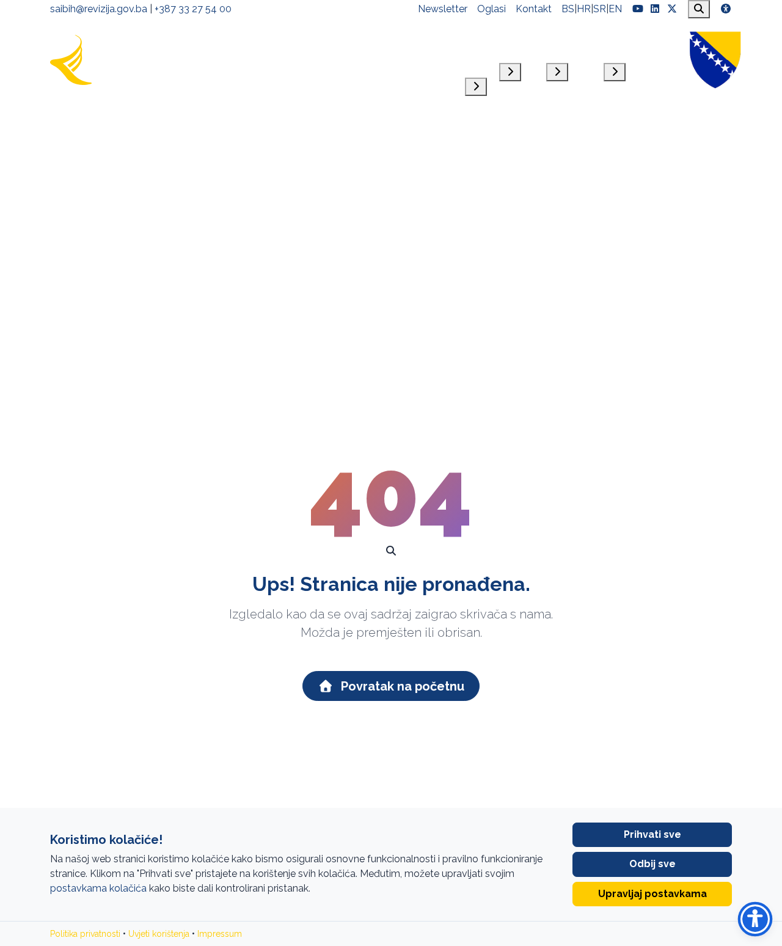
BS (567, 9)
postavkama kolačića (98, 888)
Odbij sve (652, 864)
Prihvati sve (652, 834)
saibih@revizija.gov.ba (98, 9)
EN (615, 9)
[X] (672, 9)
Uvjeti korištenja (158, 934)
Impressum (219, 934)
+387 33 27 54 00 (193, 9)
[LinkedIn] (655, 9)
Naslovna (407, 43)
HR (584, 9)
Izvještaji (446, 43)
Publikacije (624, 43)
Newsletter (442, 9)
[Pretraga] (699, 9)
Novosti (660, 43)
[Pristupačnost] (726, 9)
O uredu (480, 50)
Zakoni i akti (521, 43)
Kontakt (534, 9)
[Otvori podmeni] (476, 87)
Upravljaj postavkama (652, 894)
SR (599, 9)
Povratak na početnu (401, 686)
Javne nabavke (570, 43)
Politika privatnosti (85, 934)
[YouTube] (638, 9)
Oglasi (491, 9)
